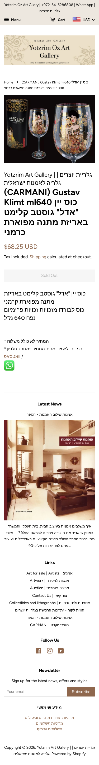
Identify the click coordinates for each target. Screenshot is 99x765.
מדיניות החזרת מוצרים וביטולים (49, 717)
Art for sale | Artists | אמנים (49, 573)
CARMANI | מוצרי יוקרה (49, 624)
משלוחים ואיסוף (49, 729)
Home (8, 82)
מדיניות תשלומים (49, 723)
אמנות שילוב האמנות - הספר (50, 414)
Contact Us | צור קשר (49, 595)
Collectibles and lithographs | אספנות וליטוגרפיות (49, 602)
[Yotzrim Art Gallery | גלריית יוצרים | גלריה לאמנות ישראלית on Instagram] (50, 652)
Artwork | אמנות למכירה (49, 580)
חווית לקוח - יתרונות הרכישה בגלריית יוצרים (49, 610)
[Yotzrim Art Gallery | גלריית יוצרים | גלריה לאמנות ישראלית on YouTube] (61, 652)
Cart (61, 20)
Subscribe (81, 691)
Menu (15, 20)
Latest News (49, 404)
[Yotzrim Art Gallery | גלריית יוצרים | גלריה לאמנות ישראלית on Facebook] (38, 652)
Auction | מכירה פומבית (49, 587)
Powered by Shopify (68, 753)
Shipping (38, 256)
